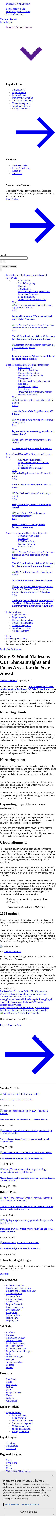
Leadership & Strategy (10, 649)
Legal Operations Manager (18, 1351)
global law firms (15, 996)
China (9, 1460)
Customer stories (20, 165)
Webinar (10, 1398)
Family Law (11, 1312)
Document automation (22, 98)
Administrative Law (15, 1285)
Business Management (16, 365)
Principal (16, 1007)
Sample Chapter (13, 1392)
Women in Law (25, 546)
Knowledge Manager (16, 1348)
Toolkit (15, 442)
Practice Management (28, 386)
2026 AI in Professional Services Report (32, 580)
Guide (9, 1381)
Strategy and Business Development (35, 392)
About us (16, 170)
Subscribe (4, 1274)
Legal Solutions (13, 612)
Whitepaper (11, 1400)
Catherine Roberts (12, 951)
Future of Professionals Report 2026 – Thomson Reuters (23, 1119)
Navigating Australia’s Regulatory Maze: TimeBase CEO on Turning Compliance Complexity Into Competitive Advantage (32, 603)
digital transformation (29, 994)
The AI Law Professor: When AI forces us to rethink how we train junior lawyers (33, 337)
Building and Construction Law (21, 1291)
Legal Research (25, 465)
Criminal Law (12, 1301)
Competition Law (14, 1299)
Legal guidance (19, 95)
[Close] (52, 1476)
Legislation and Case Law (30, 468)
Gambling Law (13, 1315)
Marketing (23, 383)
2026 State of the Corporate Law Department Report (22, 1158)
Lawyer (11, 999)
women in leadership (37, 1010)
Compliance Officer (15, 1337)
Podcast (9, 1387)
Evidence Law (13, 1309)
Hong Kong (11, 1463)
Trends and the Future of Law (32, 299)
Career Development (16, 533)
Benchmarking (25, 367)
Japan (8, 1465)
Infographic (11, 1384)
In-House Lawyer (14, 1346)
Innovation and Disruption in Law (34, 291)
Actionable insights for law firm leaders (32, 448)
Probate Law (12, 1318)
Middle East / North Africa (18, 1471)
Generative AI (18, 89)
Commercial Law (14, 1293)
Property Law (12, 1320)
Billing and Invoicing (28, 370)
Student (9, 1367)
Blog (14, 310)
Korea (9, 1468)
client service (13, 994)
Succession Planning (27, 394)
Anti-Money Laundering (29, 459)
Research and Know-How (18, 454)
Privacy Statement (30, 1504)
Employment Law (14, 1307)
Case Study (11, 1379)
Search (3, 255)
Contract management (22, 100)
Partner (10, 1004)
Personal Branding (26, 544)
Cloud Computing (26, 283)
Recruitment (23, 389)
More (14, 302)
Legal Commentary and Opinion (33, 462)
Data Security (24, 286)
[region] (28, 1494)
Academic (11, 1332)
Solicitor (25, 1007)
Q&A (8, 1390)
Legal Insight (6, 22)
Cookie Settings (28, 1511)
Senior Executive (14, 1362)
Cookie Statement (12, 1504)
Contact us (17, 173)
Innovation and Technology (19, 275)
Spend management (21, 106)
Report (15, 405)
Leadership (23, 538)
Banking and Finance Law (18, 1288)
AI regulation (24, 280)
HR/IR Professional (15, 1343)
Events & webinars (21, 168)
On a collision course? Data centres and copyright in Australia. (32, 317)
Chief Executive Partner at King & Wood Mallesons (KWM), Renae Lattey (27, 687)
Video (9, 1395)
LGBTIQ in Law (26, 541)
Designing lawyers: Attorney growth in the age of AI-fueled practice (33, 357)
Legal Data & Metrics (28, 294)
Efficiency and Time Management (34, 381)
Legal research (19, 92)
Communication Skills (28, 536)
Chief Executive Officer (19, 991)
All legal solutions (20, 631)
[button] (31, 53)
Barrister (4, 991)
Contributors (12, 1445)
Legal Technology (26, 297)
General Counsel (14, 1340)
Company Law (13, 1296)
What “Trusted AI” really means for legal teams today (28, 525)
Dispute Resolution (15, 1304)
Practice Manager (14, 1356)
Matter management (21, 103)
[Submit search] (4, 261)
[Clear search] (1, 261)
